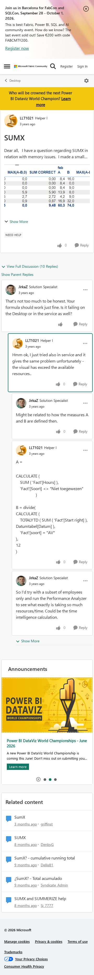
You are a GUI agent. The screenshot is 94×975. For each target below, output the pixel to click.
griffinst (47, 823)
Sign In (82, 66)
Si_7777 (47, 905)
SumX (19, 817)
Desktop (15, 81)
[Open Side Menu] (7, 66)
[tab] (44, 779)
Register (66, 66)
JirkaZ (23, 286)
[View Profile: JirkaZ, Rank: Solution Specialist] (10, 289)
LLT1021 (27, 118)
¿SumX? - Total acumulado (38, 878)
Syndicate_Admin (54, 885)
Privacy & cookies (48, 941)
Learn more (18, 766)
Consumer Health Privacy (24, 966)
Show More (19, 221)
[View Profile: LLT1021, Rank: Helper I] (10, 120)
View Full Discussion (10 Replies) (32, 266)
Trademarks (13, 952)
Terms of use (78, 941)
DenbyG (47, 844)
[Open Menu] (86, 80)
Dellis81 (47, 864)
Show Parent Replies (17, 274)
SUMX (20, 837)
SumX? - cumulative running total (44, 858)
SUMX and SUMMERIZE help (40, 898)
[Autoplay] (38, 779)
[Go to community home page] (30, 66)
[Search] (53, 66)
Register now (17, 48)
